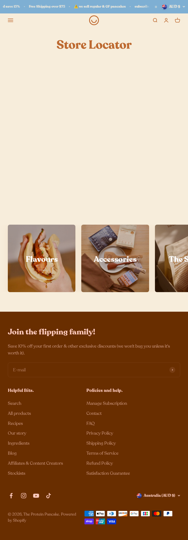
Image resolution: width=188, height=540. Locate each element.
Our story (17, 433)
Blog (12, 453)
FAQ (90, 423)
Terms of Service (102, 453)
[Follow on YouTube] (36, 495)
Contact (94, 413)
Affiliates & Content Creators (35, 463)
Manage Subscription (106, 403)
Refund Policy (99, 463)
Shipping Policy (101, 443)
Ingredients (18, 443)
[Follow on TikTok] (48, 495)
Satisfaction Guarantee (108, 473)
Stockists (16, 473)
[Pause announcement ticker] (156, 7)
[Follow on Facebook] (11, 495)
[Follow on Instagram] (23, 495)
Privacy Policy (99, 433)
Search (14, 403)
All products (19, 413)
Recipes (15, 423)
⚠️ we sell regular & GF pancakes (97, 6)
